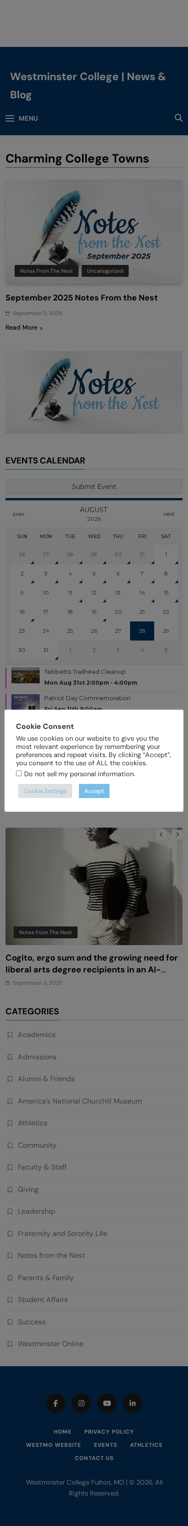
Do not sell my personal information (79, 773)
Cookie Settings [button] (45, 791)
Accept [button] (94, 791)
